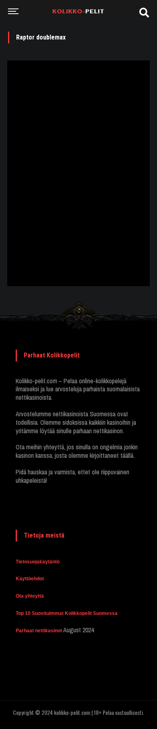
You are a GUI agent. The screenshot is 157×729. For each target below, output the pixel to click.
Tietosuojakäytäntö (38, 562)
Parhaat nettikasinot (39, 630)
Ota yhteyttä (30, 596)
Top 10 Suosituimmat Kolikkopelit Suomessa (67, 613)
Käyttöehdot (30, 579)
